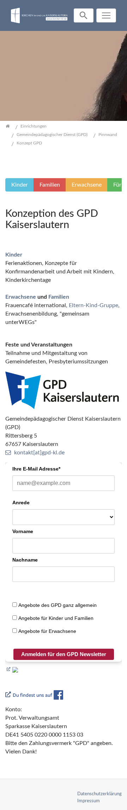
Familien (58, 297)
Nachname (25, 560)
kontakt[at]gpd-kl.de (39, 452)
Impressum (88, 801)
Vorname (22, 531)
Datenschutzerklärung (99, 794)
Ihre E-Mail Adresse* (36, 469)
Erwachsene (20, 297)
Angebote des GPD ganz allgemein (57, 605)
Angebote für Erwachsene (47, 631)
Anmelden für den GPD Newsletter (63, 654)
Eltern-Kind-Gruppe (93, 305)
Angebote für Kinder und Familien (55, 618)
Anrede (21, 502)
